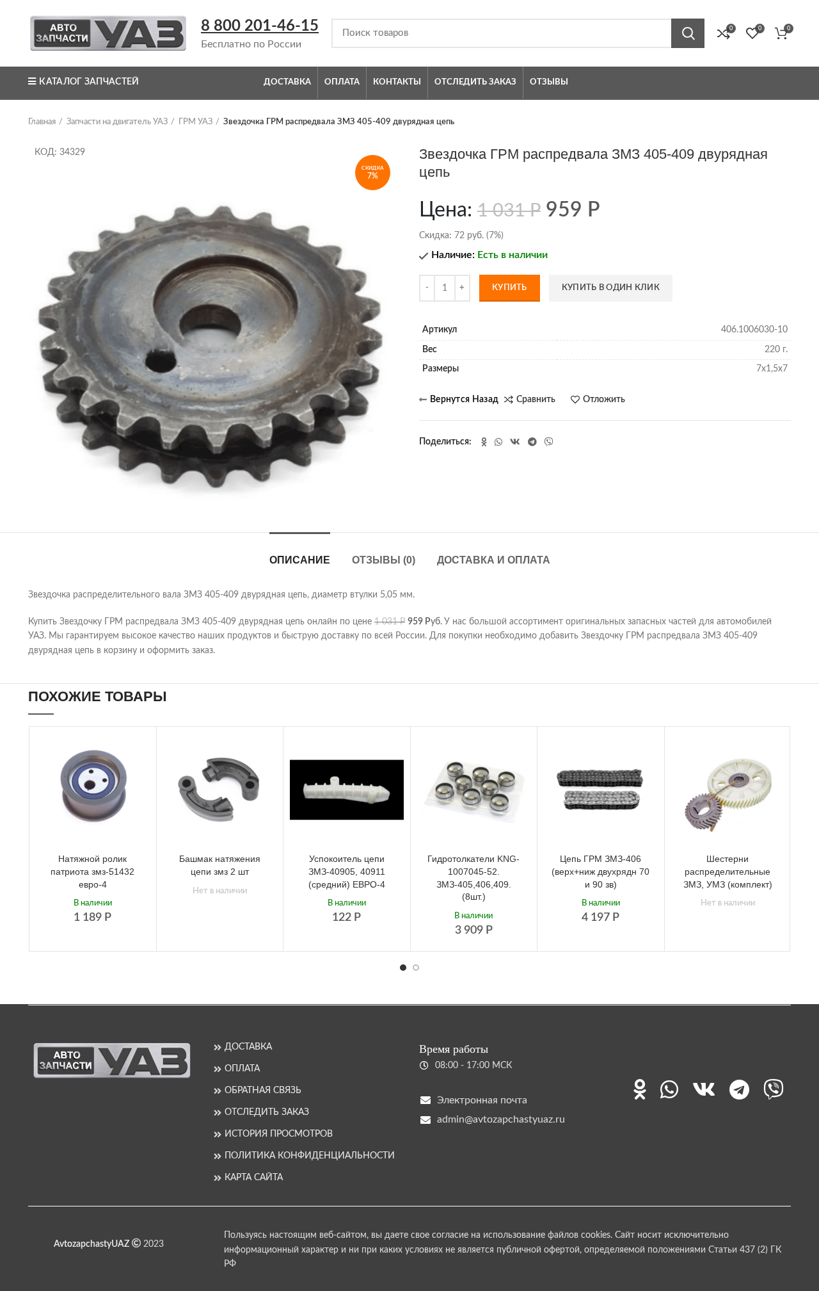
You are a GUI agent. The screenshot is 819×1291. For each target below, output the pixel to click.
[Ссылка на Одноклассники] (484, 442)
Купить (509, 288)
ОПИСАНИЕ (299, 560)
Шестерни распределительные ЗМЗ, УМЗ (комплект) (727, 871)
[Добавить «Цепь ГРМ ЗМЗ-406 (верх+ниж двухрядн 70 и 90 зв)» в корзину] (648, 754)
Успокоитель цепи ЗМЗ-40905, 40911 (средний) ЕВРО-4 (346, 871)
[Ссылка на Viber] (549, 442)
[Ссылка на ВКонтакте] (515, 442)
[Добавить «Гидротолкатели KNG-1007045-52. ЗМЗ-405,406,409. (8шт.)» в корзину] (521, 754)
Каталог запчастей (89, 81)
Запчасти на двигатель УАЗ (117, 122)
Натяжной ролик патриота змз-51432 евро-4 (92, 871)
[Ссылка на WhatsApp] (498, 442)
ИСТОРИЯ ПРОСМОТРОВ (279, 1134)
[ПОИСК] (687, 33)
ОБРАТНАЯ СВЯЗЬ (263, 1090)
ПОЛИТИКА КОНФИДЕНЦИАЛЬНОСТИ (310, 1155)
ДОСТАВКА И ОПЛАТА (493, 560)
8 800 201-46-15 (260, 26)
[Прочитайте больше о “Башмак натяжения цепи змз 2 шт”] (267, 754)
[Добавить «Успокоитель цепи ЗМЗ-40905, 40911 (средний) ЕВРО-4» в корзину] (394, 754)
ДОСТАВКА (248, 1047)
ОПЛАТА (242, 1068)
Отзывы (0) (383, 560)
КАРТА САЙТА (254, 1177)
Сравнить (535, 399)
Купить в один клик (611, 288)
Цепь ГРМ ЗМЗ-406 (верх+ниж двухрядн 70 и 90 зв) (600, 871)
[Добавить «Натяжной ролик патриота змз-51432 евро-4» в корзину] (140, 754)
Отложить (604, 399)
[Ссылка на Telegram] (532, 442)
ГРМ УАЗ (195, 122)
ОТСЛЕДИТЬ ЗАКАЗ (267, 1112)
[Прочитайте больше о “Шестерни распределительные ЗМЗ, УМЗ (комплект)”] (775, 754)
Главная (42, 122)
